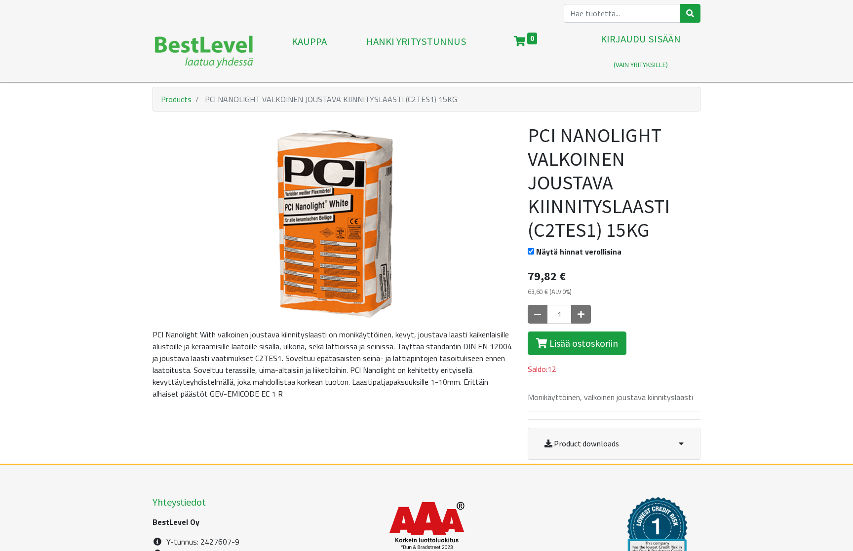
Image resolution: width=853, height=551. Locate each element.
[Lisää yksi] (581, 314)
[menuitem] (309, 52)
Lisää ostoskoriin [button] (582, 343)
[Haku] (690, 13)
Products (176, 99)
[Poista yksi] (537, 314)
